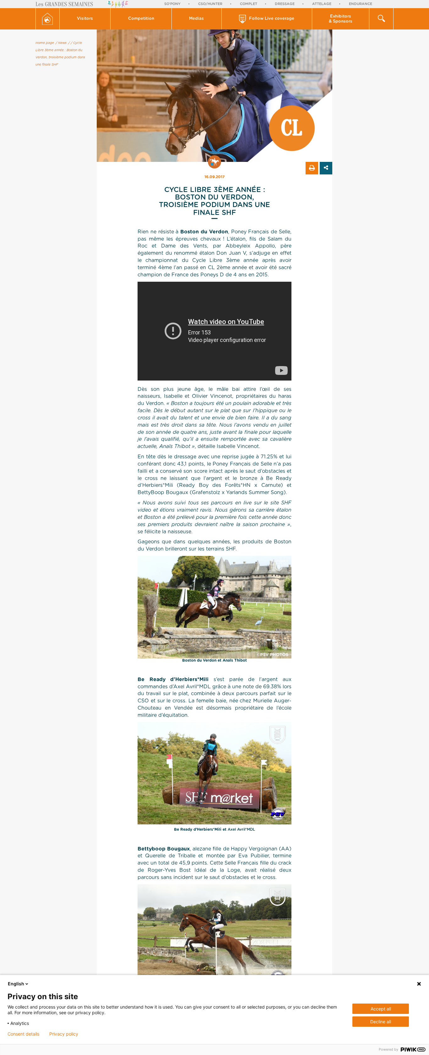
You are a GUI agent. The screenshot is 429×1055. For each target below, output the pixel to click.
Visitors (85, 19)
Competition (141, 19)
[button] (85, 18)
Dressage (285, 4)
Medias (196, 19)
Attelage (321, 4)
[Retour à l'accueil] (47, 18)
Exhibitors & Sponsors (340, 19)
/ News (61, 43)
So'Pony (172, 4)
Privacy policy (63, 1033)
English (16, 983)
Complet (248, 4)
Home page (44, 43)
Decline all (380, 1021)
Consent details (23, 1033)
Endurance (360, 4)
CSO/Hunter (210, 4)
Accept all (381, 1008)
